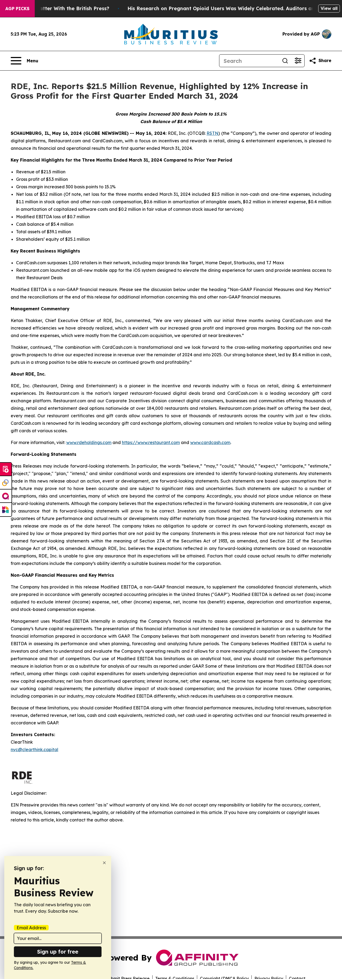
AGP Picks (17, 8)
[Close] (104, 862)
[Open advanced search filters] (298, 61)
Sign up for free (57, 951)
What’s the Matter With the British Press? (58, 8)
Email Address (31, 927)
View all (329, 8)
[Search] (285, 61)
